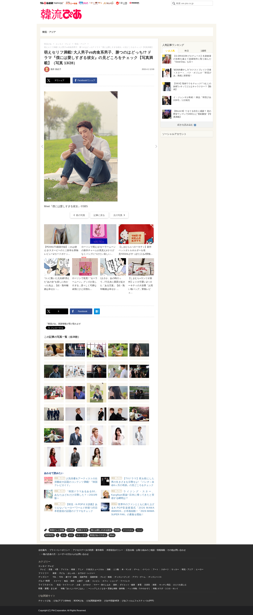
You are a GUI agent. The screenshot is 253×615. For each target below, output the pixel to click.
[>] (156, 146)
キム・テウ (81, 535)
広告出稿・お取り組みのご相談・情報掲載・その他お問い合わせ (156, 550)
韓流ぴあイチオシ (98, 535)
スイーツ (57, 581)
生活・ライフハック (65, 585)
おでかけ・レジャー (86, 573)
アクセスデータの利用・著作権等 (88, 550)
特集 (40, 588)
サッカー (175, 569)
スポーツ (165, 569)
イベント (146, 569)
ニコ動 (116, 569)
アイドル (64, 569)
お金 (78, 585)
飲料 (72, 581)
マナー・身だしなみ (101, 585)
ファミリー (43, 573)
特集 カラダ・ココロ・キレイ (165, 588)
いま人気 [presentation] (170, 50)
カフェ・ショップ (110, 581)
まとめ (54, 588)
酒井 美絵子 (55, 69)
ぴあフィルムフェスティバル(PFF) (138, 601)
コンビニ (96, 581)
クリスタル (128, 530)
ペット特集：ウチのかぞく (139, 588)
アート (155, 569)
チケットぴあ (44, 601)
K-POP (70, 530)
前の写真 (80, 215)
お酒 (87, 581)
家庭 (54, 573)
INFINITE (49, 535)
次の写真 (117, 215)
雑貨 (154, 585)
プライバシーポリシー (59, 550)
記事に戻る (99, 215)
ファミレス (125, 581)
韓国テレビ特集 (57, 530)
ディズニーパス (155, 577)
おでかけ (87, 585)
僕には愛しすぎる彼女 (101, 530)
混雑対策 (94, 577)
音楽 (50, 569)
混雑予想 (83, 577)
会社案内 (42, 550)
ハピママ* (58, 3)
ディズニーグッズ (122, 577)
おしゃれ (71, 573)
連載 (47, 588)
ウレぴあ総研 (46, 3)
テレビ (43, 569)
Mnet (112, 535)
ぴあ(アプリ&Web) (62, 601)
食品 (66, 581)
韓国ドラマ (82, 530)
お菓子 (80, 581)
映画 (73, 569)
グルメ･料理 (44, 581)
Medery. (134, 3)
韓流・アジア (49, 32)
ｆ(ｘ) (139, 530)
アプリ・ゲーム (139, 577)
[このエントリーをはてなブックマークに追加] (97, 311)
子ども (62, 573)
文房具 (147, 585)
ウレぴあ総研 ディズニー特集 (71, 3)
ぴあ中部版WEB (111, 601)
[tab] (170, 50)
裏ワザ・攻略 (71, 577)
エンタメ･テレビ (46, 566)
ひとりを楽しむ (180, 585)
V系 (56, 569)
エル (63, 535)
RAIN (117, 530)
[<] (42, 146)
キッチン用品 (165, 585)
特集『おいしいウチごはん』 (73, 588)
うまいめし (95, 3)
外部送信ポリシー (115, 550)
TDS (61, 577)
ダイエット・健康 (127, 585)
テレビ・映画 (106, 577)
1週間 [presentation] (203, 51)
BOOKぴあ (79, 601)
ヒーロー (199, 569)
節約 (115, 585)
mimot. (83, 3)
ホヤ (71, 535)
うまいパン (108, 3)
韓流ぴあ (61, 14)
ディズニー (43, 577)
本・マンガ (126, 569)
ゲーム (137, 569)
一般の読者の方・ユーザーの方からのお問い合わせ (65, 554)
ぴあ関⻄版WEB (93, 601)
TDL (54, 577)
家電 (139, 585)
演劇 (108, 569)
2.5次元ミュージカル (95, 569)
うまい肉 (121, 3)
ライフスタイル (45, 584)
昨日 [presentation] (187, 51)
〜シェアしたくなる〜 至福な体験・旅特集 (106, 588)
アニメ (80, 569)
